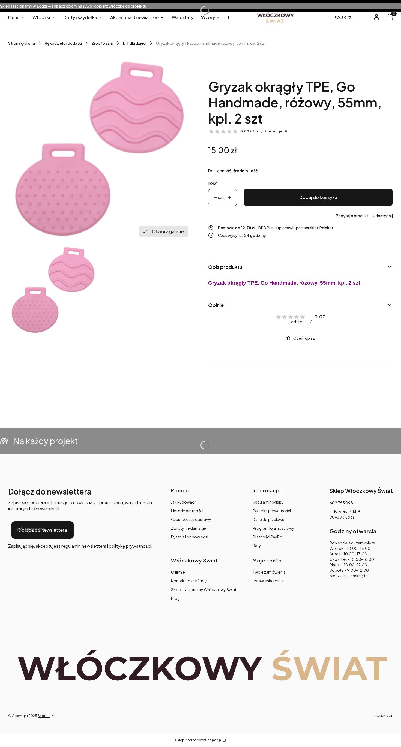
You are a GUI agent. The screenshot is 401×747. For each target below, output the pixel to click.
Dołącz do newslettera (42, 530)
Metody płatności (187, 510)
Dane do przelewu (268, 519)
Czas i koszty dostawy (191, 519)
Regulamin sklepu (268, 501)
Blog (175, 598)
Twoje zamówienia (269, 572)
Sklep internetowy (198, 740)
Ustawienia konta (268, 580)
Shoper (44, 716)
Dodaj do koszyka (318, 197)
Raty (257, 545)
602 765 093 (341, 502)
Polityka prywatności (272, 510)
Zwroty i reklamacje (188, 528)
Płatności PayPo (267, 536)
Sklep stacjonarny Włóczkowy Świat (204, 589)
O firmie (178, 572)
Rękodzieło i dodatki (63, 43)
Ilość (213, 183)
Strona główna (21, 43)
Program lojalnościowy (273, 528)
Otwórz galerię (168, 231)
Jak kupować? (183, 501)
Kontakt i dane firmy (189, 580)
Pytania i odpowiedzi (189, 536)
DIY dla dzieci (134, 43)
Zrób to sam (102, 43)
